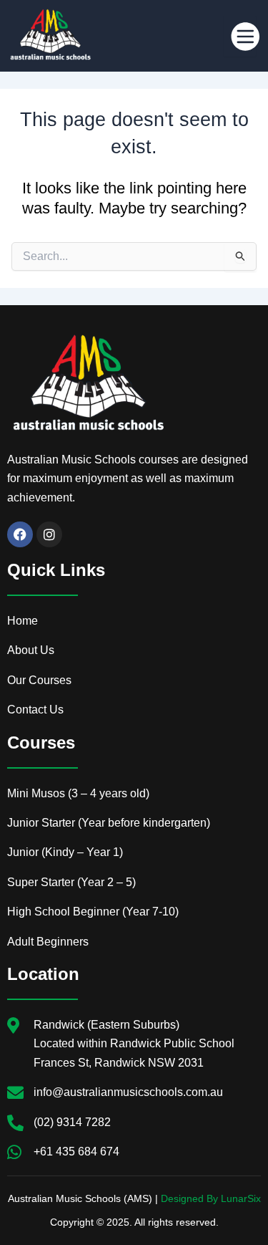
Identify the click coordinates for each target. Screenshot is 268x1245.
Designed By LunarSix (211, 1198)
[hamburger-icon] (240, 36)
